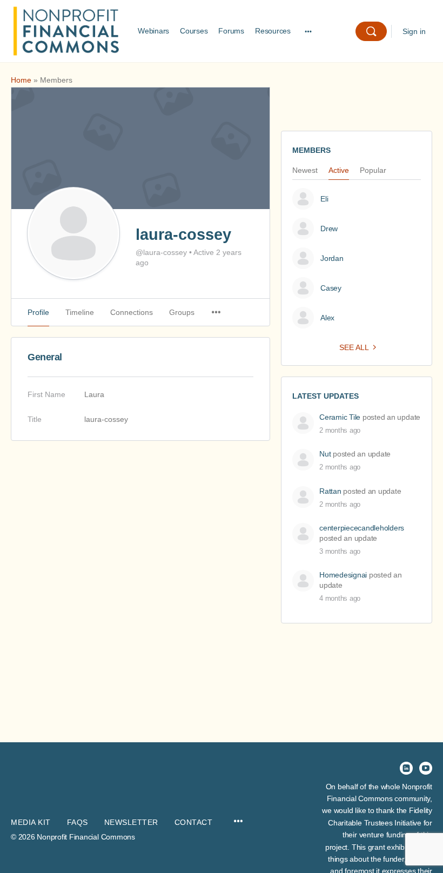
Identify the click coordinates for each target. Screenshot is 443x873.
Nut (325, 453)
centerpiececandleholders (361, 527)
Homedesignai (343, 574)
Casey (330, 288)
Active (338, 170)
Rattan (330, 491)
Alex (327, 317)
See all (354, 347)
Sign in (414, 31)
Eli (324, 198)
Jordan (332, 258)
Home (21, 80)
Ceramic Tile (339, 417)
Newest (305, 170)
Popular (373, 170)
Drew (329, 228)
